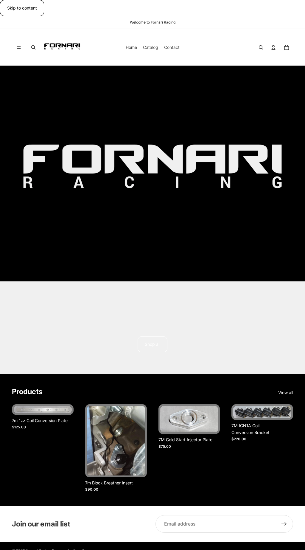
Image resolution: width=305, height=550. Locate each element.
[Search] (33, 47)
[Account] (273, 47)
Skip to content (22, 7)
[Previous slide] (20, 409)
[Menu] (19, 47)
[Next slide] (65, 409)
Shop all (152, 344)
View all (285, 392)
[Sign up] (284, 524)
